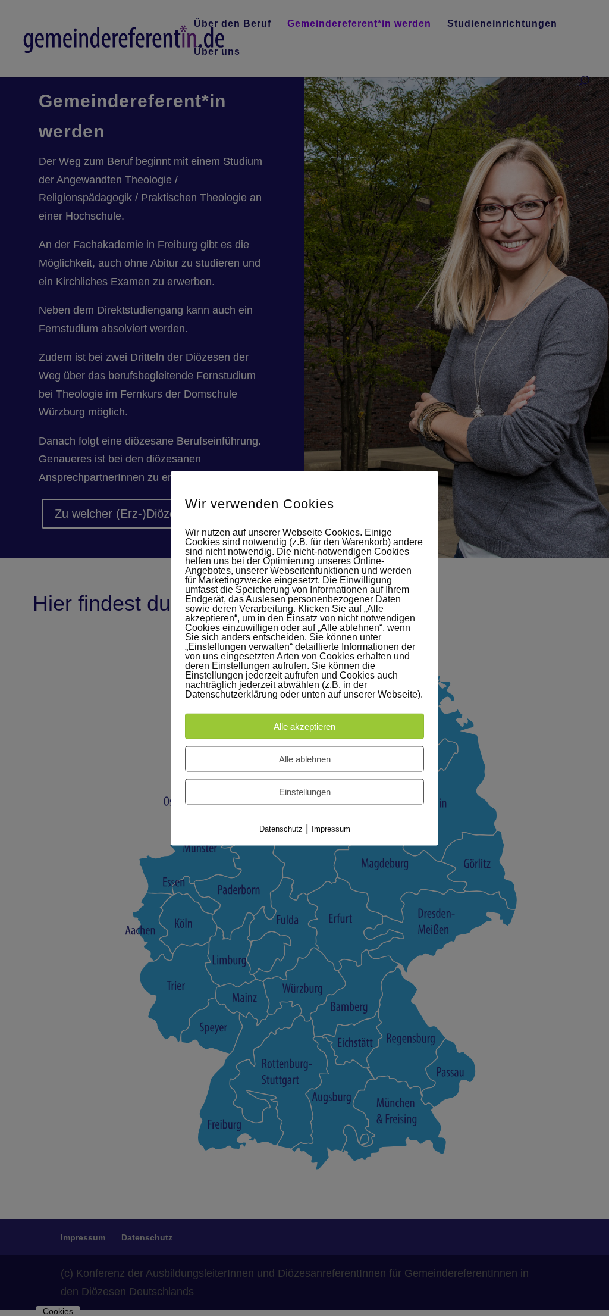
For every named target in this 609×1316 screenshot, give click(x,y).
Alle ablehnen (305, 759)
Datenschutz (281, 828)
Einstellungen (305, 791)
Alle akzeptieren (304, 726)
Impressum (331, 828)
